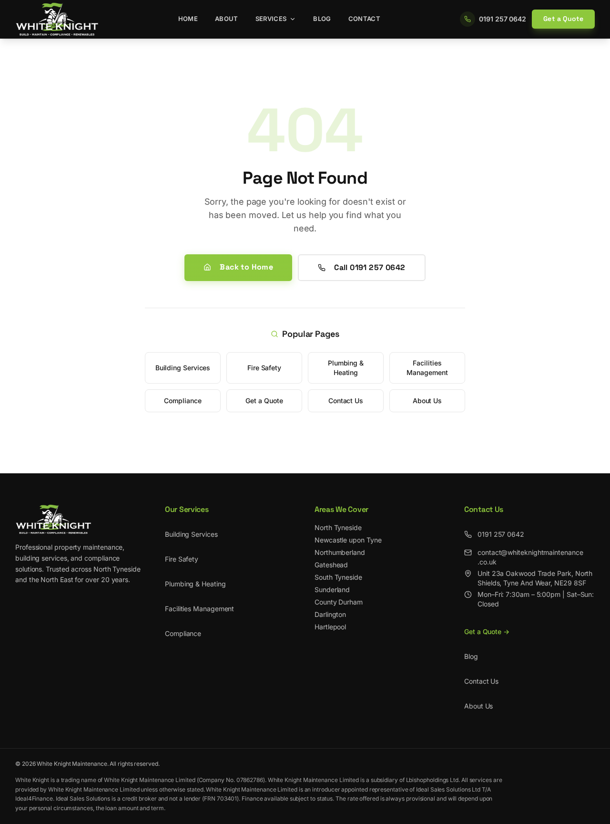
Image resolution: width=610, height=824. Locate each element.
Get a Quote (563, 18)
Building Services (183, 368)
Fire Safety (264, 368)
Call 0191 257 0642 (369, 267)
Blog (322, 18)
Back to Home (246, 267)
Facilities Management (427, 367)
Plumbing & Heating (346, 367)
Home (188, 18)
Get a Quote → (486, 631)
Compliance (182, 400)
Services (271, 18)
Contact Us (345, 400)
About (226, 18)
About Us (427, 400)
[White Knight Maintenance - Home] (57, 19)
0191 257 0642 (501, 534)
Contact (364, 18)
